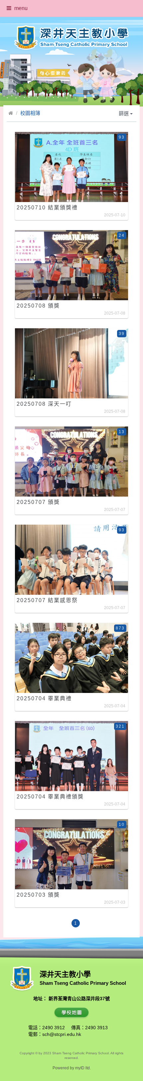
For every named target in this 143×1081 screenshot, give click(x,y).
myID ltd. (83, 1068)
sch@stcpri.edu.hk (61, 1034)
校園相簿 (30, 113)
